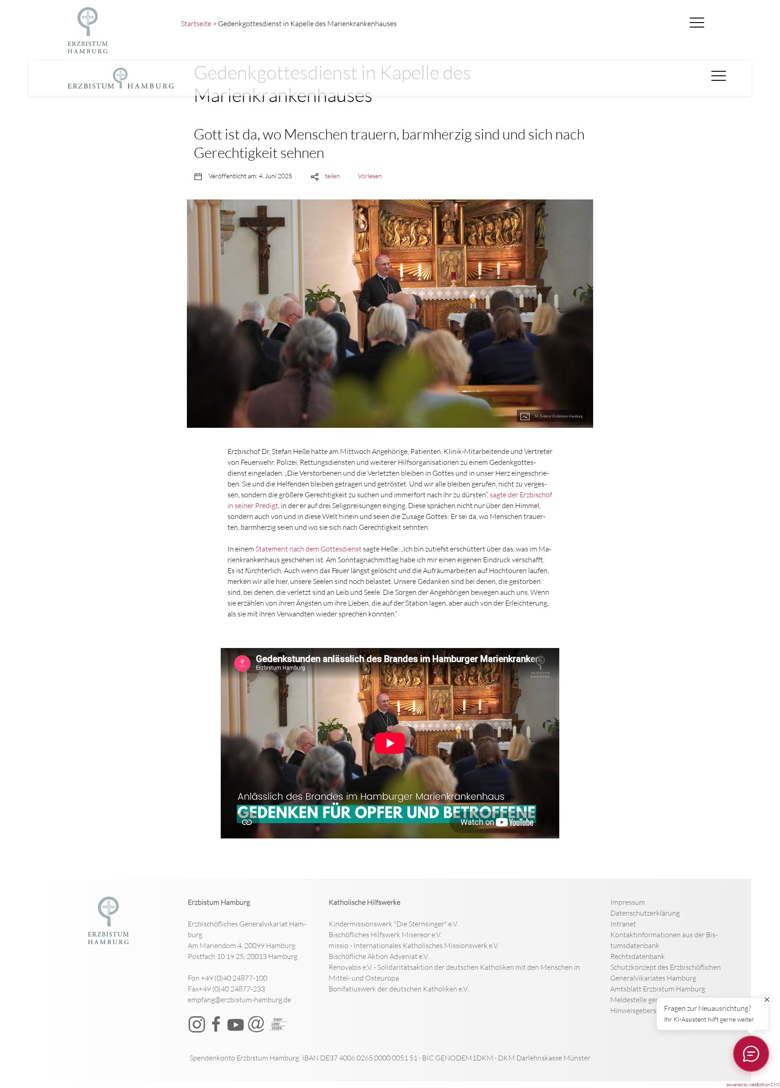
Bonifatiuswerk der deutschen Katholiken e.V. (399, 988)
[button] (697, 23)
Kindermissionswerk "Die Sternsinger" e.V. (393, 923)
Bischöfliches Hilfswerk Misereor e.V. (385, 934)
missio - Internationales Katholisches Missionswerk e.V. (414, 945)
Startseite (196, 23)
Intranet (623, 923)
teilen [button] (332, 176)
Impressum (627, 902)
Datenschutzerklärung (645, 912)
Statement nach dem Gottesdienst (308, 548)
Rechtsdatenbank (637, 956)
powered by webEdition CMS (753, 1085)
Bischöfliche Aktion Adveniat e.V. (379, 956)
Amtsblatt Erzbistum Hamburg (657, 988)
